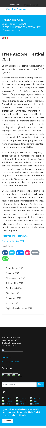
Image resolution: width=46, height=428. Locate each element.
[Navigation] (3, 11)
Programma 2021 (13, 298)
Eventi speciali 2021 (14, 288)
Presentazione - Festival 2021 (15, 236)
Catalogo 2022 (7, 357)
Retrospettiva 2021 (14, 283)
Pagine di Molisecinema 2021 (19, 308)
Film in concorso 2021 (16, 278)
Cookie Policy (21, 415)
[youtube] (21, 376)
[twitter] (21, 2)
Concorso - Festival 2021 (13, 241)
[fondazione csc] (23, 350)
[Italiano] (6, 37)
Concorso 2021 (12, 273)
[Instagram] (27, 2)
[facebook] (18, 2)
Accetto (7, 420)
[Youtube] (24, 2)
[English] (3, 37)
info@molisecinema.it (31, 5)
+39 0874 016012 (14, 5)
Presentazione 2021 (15, 268)
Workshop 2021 (13, 293)
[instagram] (15, 376)
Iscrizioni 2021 (12, 303)
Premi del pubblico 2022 (10, 361)
